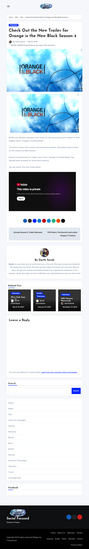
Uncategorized (14, 478)
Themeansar (12, 540)
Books (10, 409)
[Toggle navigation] (8, 6)
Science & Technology (17, 461)
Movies (11, 437)
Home (53, 533)
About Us (61, 533)
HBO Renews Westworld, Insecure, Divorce (69, 301)
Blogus (36, 537)
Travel (10, 472)
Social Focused (18, 518)
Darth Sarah (20, 42)
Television (14, 25)
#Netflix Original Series (26, 45)
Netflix (39, 293)
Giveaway (12, 432)
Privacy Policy (76, 545)
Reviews (11, 455)
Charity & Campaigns (17, 420)
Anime (11, 403)
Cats (10, 414)
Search (12, 383)
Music (10, 443)
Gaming (11, 426)
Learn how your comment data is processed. (59, 372)
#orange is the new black (45, 45)
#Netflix (14, 45)
